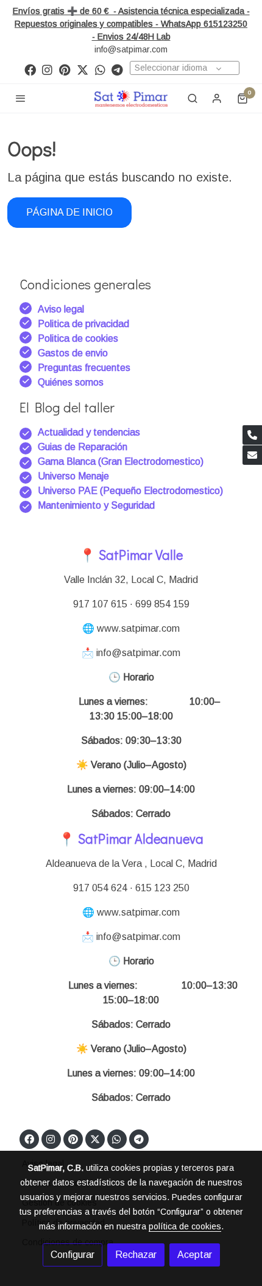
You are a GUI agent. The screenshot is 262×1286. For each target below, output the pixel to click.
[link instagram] (47, 69)
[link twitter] (82, 69)
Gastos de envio (73, 353)
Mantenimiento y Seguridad (96, 505)
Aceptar (194, 1254)
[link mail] (252, 455)
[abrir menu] (21, 98)
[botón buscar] (193, 98)
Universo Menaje (73, 476)
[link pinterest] (65, 69)
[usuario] (217, 98)
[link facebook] (30, 69)
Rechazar (136, 1254)
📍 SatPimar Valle (131, 555)
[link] (131, 98)
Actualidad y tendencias (89, 432)
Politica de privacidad (83, 324)
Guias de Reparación (84, 447)
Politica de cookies (78, 338)
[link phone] (252, 435)
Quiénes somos (71, 382)
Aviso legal (61, 309)
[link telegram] (117, 69)
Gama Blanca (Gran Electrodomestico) (121, 461)
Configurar (72, 1254)
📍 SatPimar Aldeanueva (131, 838)
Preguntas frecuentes (84, 367)
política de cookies (185, 1226)
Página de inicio (69, 212)
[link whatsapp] (100, 69)
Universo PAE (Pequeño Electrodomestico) (130, 491)
